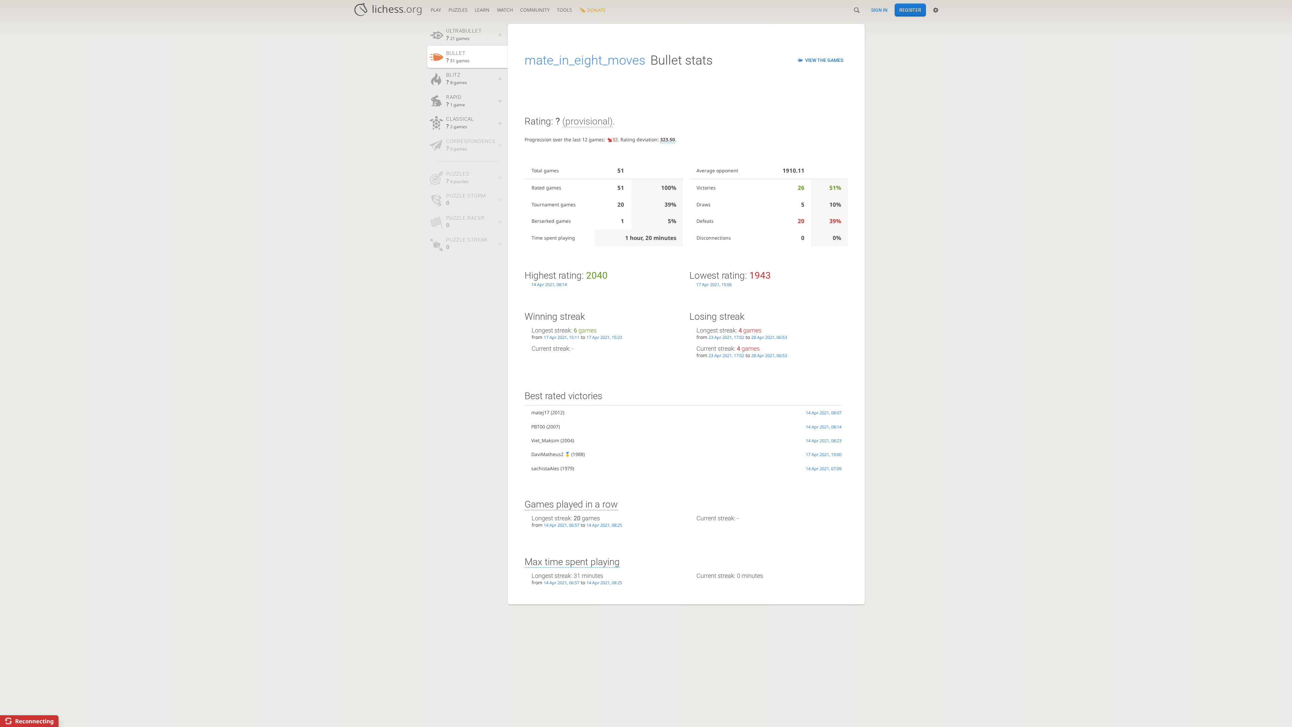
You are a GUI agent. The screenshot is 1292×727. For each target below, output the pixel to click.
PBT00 (538, 426)
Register (910, 10)
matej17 (540, 412)
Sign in (879, 10)
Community (535, 10)
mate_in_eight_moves (585, 60)
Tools (564, 10)
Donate (596, 10)
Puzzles (458, 10)
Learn (482, 10)
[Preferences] (935, 10)
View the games (824, 60)
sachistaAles (545, 468)
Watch (505, 10)
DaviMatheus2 (547, 454)
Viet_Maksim (545, 440)
